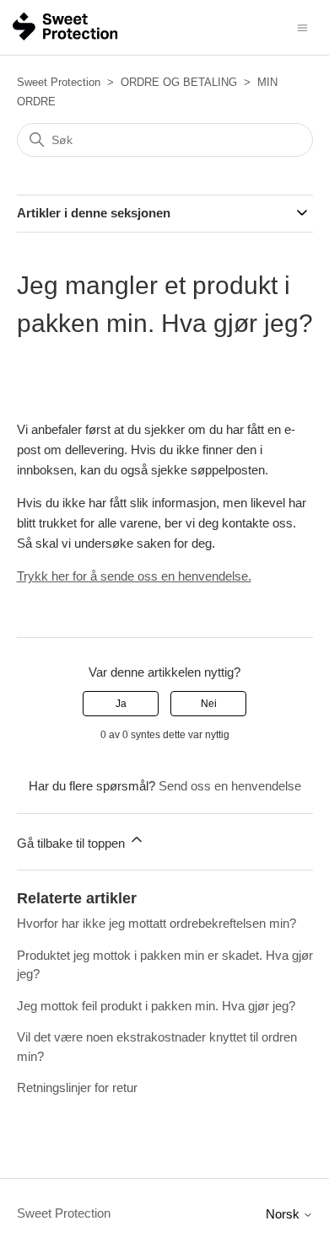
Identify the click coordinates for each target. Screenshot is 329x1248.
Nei (209, 704)
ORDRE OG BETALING (179, 82)
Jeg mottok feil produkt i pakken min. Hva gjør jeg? (156, 1006)
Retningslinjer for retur (77, 1087)
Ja (121, 704)
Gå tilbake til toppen (72, 843)
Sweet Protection (58, 82)
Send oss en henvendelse (230, 786)
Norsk (284, 1214)
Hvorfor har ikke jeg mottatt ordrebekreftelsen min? (156, 923)
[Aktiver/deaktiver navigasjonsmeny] (302, 26)
